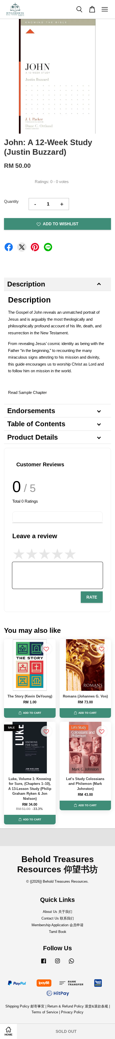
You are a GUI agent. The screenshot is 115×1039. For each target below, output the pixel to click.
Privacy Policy (72, 1012)
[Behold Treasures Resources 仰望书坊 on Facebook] (43, 964)
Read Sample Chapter (27, 392)
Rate (91, 597)
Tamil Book (57, 932)
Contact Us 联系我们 (57, 918)
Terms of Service (45, 1012)
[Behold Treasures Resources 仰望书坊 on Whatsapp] (71, 964)
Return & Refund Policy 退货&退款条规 (78, 1006)
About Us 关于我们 (57, 912)
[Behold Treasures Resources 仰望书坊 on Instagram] (57, 964)
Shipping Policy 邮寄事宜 (25, 1006)
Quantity (11, 201)
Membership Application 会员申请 (57, 925)
